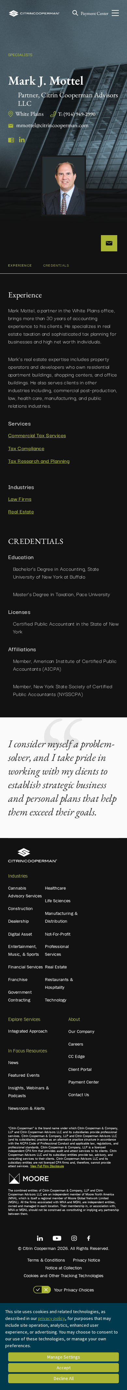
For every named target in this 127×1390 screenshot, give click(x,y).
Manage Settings (63, 1357)
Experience (20, 265)
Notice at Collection (63, 1267)
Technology (55, 999)
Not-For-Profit (57, 934)
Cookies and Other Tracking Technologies (64, 1275)
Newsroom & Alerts (26, 1108)
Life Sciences (58, 900)
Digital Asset (20, 934)
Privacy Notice (86, 1260)
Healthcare (55, 888)
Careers (75, 1044)
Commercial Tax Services (37, 435)
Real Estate (21, 511)
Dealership (18, 921)
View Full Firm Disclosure (47, 1166)
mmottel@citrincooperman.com (52, 125)
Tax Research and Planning (38, 460)
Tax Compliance (26, 448)
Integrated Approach (28, 1031)
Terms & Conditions (46, 1260)
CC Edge (76, 1056)
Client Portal (80, 1069)
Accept (64, 1368)
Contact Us (78, 1094)
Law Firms (19, 498)
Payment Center (94, 13)
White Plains (29, 113)
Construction (20, 908)
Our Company (81, 1031)
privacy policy (51, 1318)
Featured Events (24, 1075)
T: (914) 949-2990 (76, 114)
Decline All (64, 1378)
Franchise (17, 979)
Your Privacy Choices (74, 1289)
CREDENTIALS (56, 265)
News (13, 1062)
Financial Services (25, 966)
